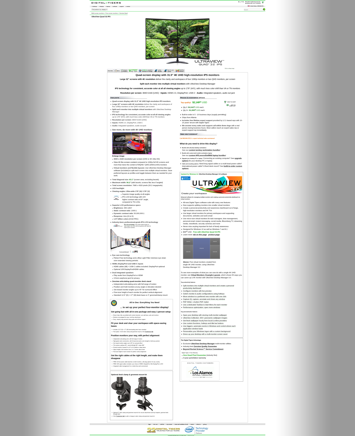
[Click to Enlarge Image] (177, 67)
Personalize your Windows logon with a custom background (206, 331)
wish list (162, 424)
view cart (155, 424)
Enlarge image (118, 156)
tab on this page (200, 235)
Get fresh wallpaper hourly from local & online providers (205, 321)
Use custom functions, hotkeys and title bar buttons (203, 323)
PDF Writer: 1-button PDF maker (196, 302)
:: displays (101, 6)
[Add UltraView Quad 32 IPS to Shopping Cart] (230, 103)
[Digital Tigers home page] (106, 3)
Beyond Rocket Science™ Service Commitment (203, 349)
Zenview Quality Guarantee (205, 346)
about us (198, 424)
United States (253, 6)
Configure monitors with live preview (197, 291)
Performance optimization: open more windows (201, 307)
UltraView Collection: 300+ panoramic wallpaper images (205, 318)
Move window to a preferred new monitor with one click (204, 296)
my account (169, 424)
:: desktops (94, 6)
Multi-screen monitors (98, 13)
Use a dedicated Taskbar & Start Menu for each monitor (205, 305)
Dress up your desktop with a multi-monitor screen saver (205, 334)
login (149, 424)
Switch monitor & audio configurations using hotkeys (203, 294)
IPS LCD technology (129, 224)
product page (214, 235)
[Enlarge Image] (201, 258)
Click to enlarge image (229, 68)
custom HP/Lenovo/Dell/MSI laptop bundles (207, 155)
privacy (205, 424)
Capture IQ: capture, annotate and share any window (204, 299)
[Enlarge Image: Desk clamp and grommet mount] (132, 410)
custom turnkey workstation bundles (204, 150)
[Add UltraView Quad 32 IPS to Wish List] (231, 106)
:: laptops (107, 6)
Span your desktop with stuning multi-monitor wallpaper (205, 315)
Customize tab (149, 331)
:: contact (127, 6)
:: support (121, 6)
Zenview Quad (123, 13)
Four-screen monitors (112, 13)
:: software (114, 6)
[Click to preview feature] (211, 194)
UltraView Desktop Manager (203, 344)
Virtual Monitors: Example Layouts (205, 275)
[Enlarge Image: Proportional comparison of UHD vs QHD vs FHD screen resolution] (132, 154)
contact (192, 424)
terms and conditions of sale (181, 424)
